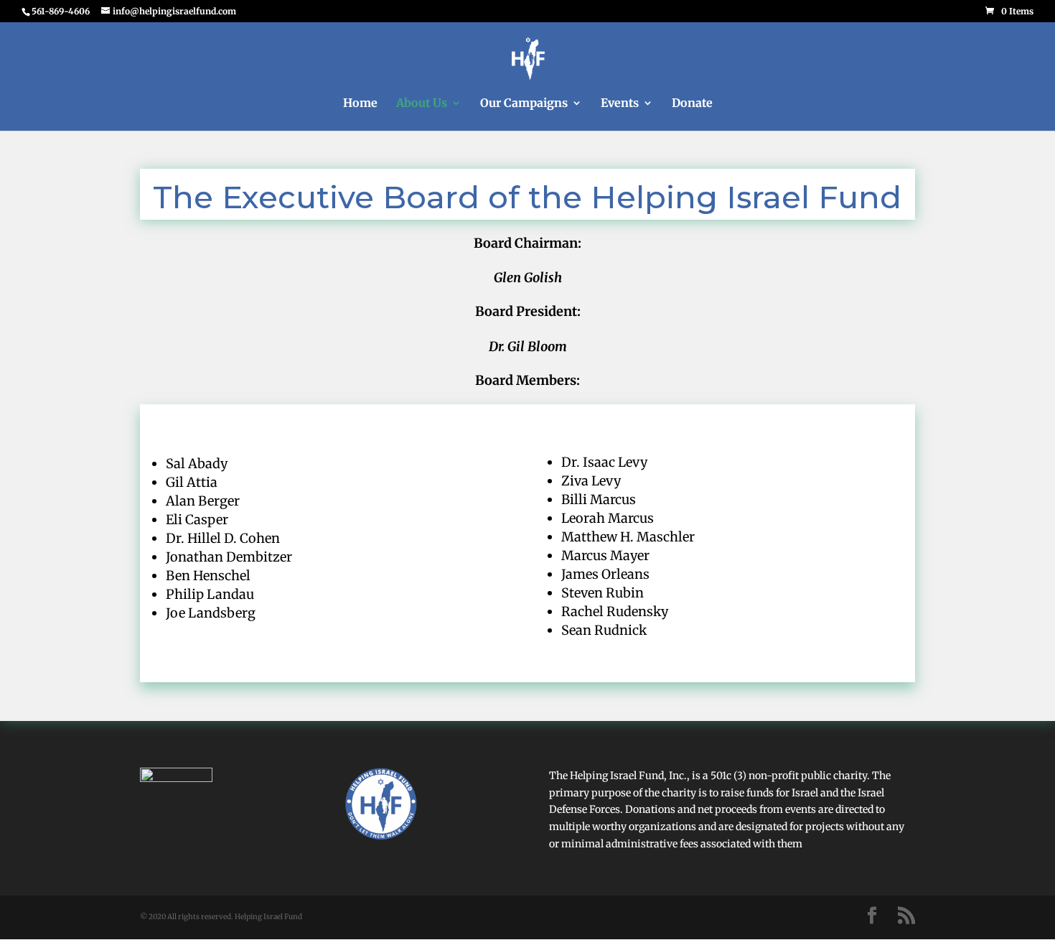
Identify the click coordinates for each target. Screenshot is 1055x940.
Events (620, 104)
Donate (692, 104)
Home (360, 104)
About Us (421, 104)
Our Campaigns (524, 104)
